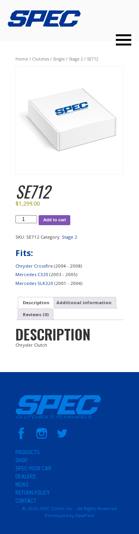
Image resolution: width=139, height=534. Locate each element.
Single (59, 59)
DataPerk (84, 515)
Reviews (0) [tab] (36, 314)
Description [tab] (36, 302)
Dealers (25, 476)
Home (21, 59)
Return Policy (32, 493)
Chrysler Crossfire (34, 266)
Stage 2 (76, 59)
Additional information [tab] (84, 302)
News (22, 485)
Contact (25, 501)
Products (27, 452)
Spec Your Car (33, 468)
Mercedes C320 (31, 274)
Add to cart (54, 219)
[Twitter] (62, 437)
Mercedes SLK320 (34, 283)
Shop (21, 460)
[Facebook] (21, 437)
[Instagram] (41, 437)
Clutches (40, 59)
